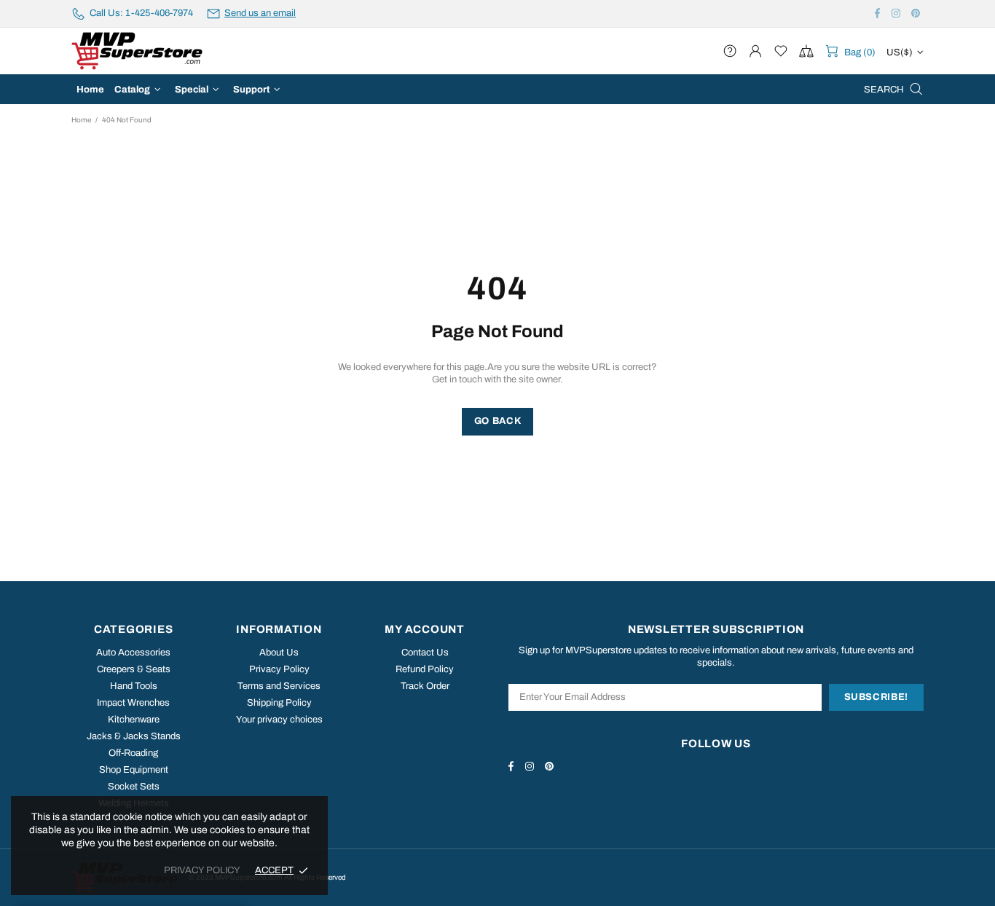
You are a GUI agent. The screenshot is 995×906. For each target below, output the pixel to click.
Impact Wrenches (133, 703)
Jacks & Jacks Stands (134, 736)
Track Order (425, 686)
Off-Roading (133, 753)
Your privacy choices (279, 719)
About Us (279, 652)
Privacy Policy (279, 669)
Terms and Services (278, 686)
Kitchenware (134, 719)
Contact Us (425, 652)
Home (81, 120)
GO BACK (498, 421)
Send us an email (260, 13)
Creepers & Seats (133, 669)
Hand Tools (133, 686)
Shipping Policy (279, 703)
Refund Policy (425, 669)
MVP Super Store (136, 51)
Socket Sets (134, 786)
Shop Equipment (133, 770)
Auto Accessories (133, 652)
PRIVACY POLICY (202, 870)
